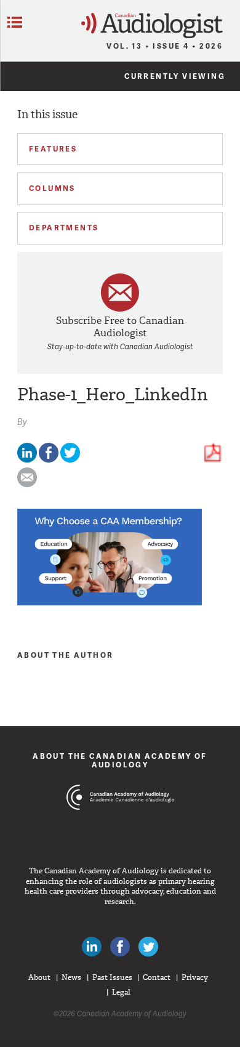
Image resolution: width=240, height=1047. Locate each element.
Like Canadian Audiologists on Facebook (120, 946)
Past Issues (112, 977)
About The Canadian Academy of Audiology (120, 760)
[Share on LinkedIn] (27, 460)
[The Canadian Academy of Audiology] (120, 820)
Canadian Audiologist (152, 25)
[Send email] (27, 484)
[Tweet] (70, 460)
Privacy (195, 977)
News (71, 977)
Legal (121, 992)
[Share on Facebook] (48, 460)
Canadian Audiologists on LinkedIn (92, 946)
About (39, 977)
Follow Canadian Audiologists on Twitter (148, 946)
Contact (156, 977)
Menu (14, 22)
